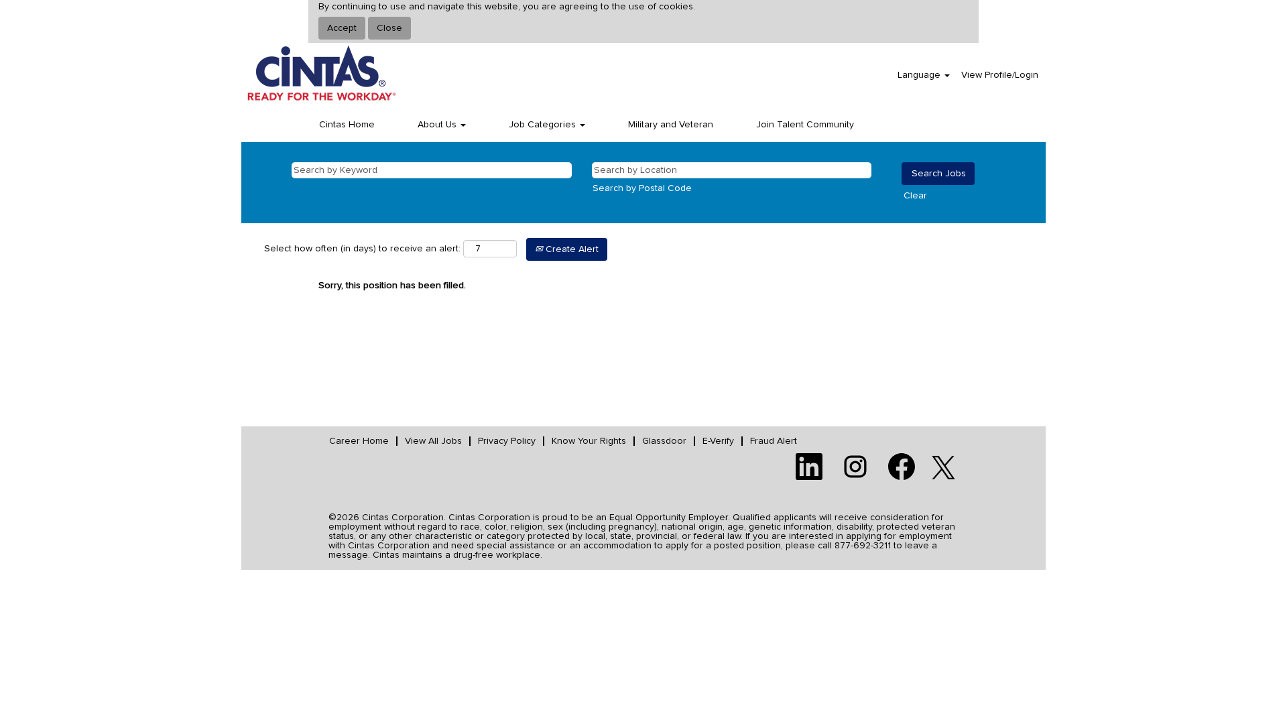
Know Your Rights (589, 441)
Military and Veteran (670, 124)
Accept (342, 28)
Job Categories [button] (543, 124)
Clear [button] (915, 195)
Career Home (359, 441)
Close (389, 28)
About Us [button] (438, 124)
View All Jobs (433, 441)
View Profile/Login (999, 75)
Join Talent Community (805, 124)
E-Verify (718, 441)
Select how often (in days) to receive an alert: (362, 248)
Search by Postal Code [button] (642, 188)
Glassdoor (664, 441)
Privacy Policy (507, 441)
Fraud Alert (773, 441)
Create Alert (571, 249)
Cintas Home (347, 124)
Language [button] (920, 75)
